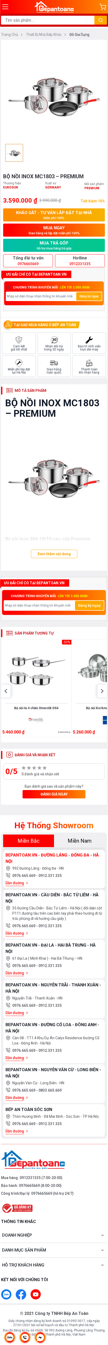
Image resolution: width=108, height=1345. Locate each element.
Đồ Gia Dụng (79, 34)
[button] (5, 691)
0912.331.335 (50, 876)
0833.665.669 (50, 1090)
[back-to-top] (99, 1313)
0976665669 (29, 1185)
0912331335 (30, 1178)
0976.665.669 (24, 876)
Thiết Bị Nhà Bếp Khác (44, 34)
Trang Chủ (10, 34)
